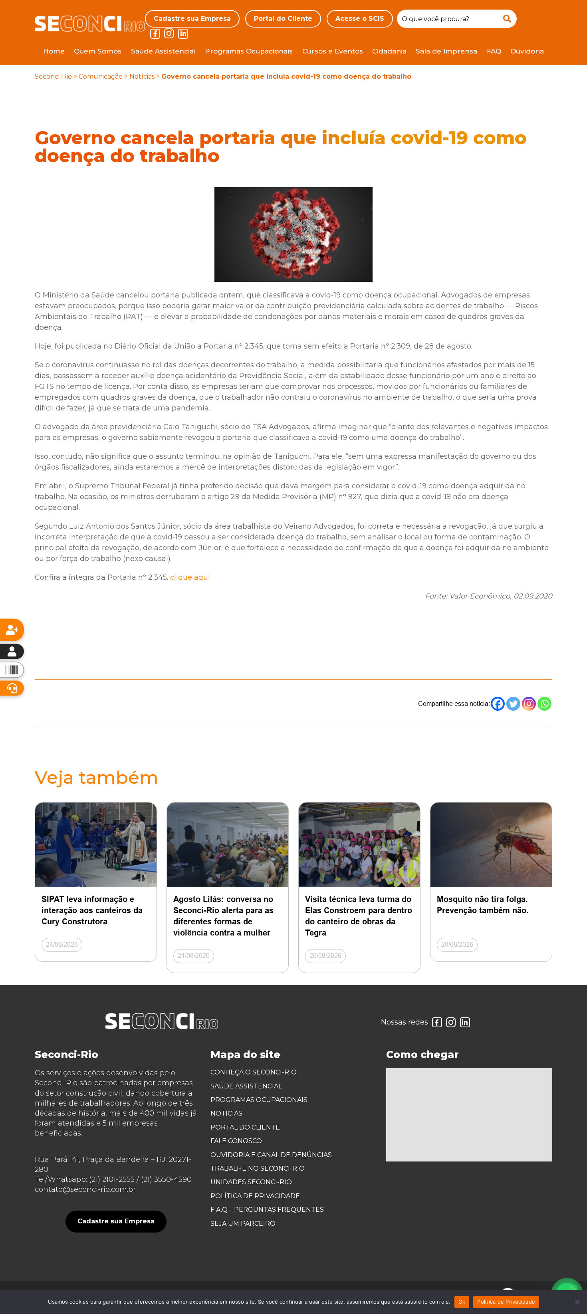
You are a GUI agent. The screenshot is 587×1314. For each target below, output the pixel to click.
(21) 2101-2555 (112, 1179)
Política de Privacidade (255, 1196)
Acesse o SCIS (359, 18)
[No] (577, 1302)
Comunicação (101, 76)
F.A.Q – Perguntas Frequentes (267, 1209)
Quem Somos (97, 51)
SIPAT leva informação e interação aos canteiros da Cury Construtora (92, 910)
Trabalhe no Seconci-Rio (257, 1168)
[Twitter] (513, 704)
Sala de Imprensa (446, 51)
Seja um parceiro (243, 1223)
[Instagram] (529, 704)
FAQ (494, 51)
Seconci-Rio (53, 76)
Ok (462, 1301)
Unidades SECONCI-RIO (251, 1182)
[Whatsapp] (544, 704)
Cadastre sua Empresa (192, 18)
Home (54, 51)
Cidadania (389, 51)
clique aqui (190, 577)
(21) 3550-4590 (166, 1179)
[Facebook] (498, 704)
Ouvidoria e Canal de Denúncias (271, 1155)
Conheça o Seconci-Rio (253, 1072)
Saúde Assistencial (163, 51)
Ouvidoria (527, 51)
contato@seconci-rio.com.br (85, 1189)
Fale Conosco (236, 1141)
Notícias (142, 76)
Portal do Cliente (283, 18)
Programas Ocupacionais (249, 51)
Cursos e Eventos (332, 51)
